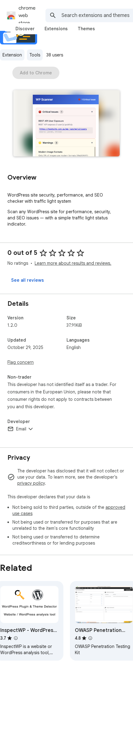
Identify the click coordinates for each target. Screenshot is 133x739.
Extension (12, 55)
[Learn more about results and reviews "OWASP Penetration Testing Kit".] (90, 638)
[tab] (25, 28)
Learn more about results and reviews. (73, 263)
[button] (66, 124)
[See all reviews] (27, 280)
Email (21, 429)
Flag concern (20, 362)
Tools (34, 55)
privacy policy (31, 483)
